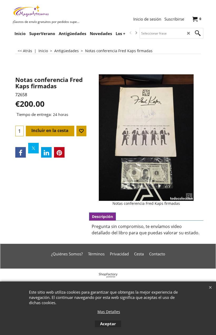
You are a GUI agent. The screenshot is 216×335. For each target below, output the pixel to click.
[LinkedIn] (46, 152)
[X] (33, 148)
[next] (136, 33)
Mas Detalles (108, 311)
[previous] (130, 33)
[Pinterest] (59, 152)
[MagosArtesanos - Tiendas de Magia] (52, 10)
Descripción (102, 216)
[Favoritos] (81, 131)
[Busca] (198, 33)
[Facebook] (20, 152)
